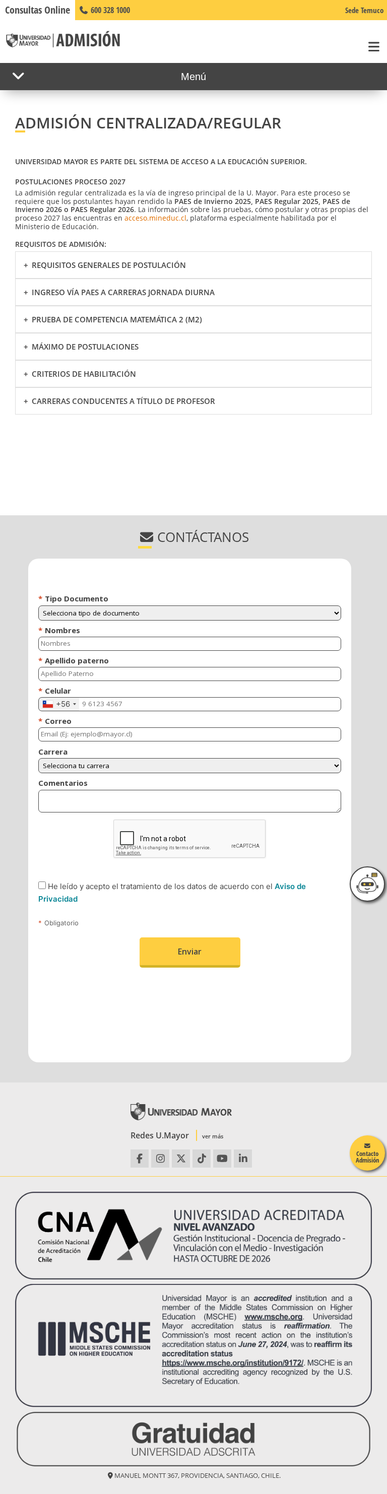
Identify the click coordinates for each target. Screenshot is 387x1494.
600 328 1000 (109, 10)
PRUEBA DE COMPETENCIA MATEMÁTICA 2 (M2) (117, 319)
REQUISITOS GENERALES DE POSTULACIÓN (109, 265)
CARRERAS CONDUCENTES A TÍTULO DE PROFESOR (123, 401)
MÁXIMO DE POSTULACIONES (85, 347)
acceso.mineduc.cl (155, 218)
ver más (212, 1136)
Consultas (37, 10)
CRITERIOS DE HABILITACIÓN (84, 374)
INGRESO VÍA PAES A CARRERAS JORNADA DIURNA (123, 292)
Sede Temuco (364, 10)
